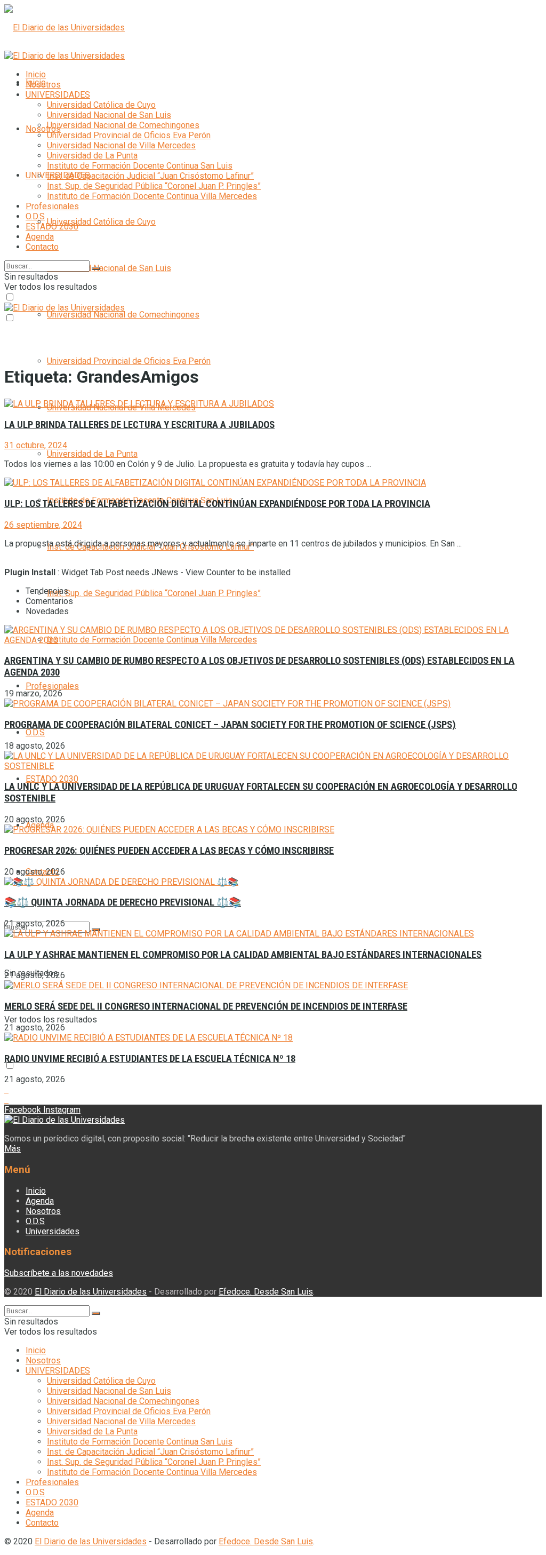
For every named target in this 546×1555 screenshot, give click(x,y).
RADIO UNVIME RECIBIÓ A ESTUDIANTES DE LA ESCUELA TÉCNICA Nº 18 (149, 1059)
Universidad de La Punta (92, 454)
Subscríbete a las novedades (58, 1273)
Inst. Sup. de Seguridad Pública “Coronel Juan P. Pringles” (154, 593)
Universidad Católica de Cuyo (101, 222)
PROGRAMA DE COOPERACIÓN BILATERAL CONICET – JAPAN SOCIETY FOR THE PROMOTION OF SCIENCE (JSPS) (230, 725)
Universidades (52, 1231)
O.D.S (35, 732)
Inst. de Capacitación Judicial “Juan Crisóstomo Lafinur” (150, 176)
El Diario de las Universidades (91, 1292)
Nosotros (43, 129)
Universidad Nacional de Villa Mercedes (121, 145)
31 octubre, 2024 (35, 445)
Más (12, 1149)
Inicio (36, 74)
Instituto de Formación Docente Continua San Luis (139, 166)
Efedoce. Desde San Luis (266, 1292)
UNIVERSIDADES (58, 95)
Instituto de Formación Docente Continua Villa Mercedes (152, 196)
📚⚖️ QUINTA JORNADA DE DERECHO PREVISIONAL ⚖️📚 (122, 902)
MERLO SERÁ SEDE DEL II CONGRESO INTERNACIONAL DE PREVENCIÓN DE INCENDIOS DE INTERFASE (205, 1006)
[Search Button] (96, 268)
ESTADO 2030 (52, 779)
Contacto (42, 247)
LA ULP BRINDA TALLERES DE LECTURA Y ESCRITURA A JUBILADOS (139, 425)
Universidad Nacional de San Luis (109, 268)
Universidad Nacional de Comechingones (123, 315)
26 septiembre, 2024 (43, 525)
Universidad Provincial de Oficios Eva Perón (129, 361)
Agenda (40, 237)
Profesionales (52, 686)
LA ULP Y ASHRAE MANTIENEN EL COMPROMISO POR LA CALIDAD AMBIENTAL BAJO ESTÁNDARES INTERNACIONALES (242, 955)
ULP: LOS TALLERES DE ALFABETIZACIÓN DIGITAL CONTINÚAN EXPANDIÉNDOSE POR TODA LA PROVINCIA (217, 504)
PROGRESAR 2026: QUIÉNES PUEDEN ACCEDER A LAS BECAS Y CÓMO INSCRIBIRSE (169, 850)
